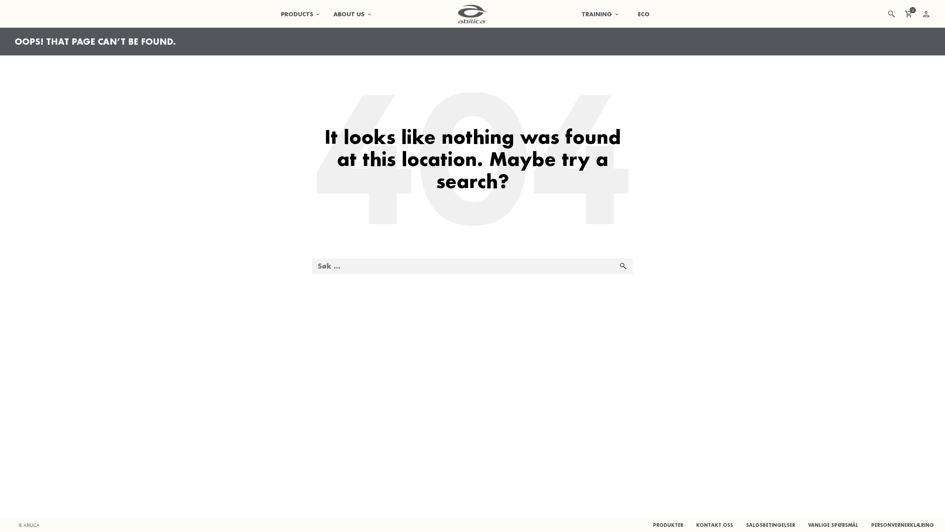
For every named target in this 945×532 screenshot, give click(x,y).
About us (349, 14)
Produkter (668, 525)
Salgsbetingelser (770, 525)
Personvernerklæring (902, 525)
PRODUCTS (297, 14)
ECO (644, 14)
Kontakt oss (714, 525)
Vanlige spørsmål (833, 525)
